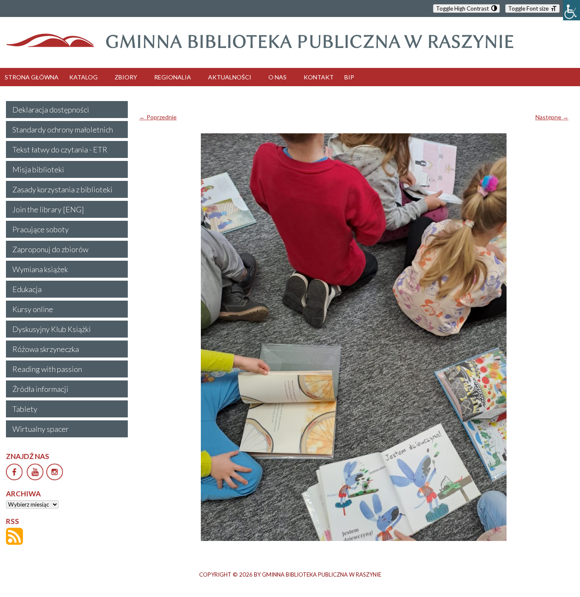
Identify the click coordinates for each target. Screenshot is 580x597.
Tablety (24, 409)
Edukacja (27, 289)
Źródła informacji (40, 389)
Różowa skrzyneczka (45, 349)
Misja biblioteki (38, 169)
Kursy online (32, 309)
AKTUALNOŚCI (229, 77)
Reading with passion (47, 369)
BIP (349, 77)
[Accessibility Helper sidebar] (571, 10)
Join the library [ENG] (48, 209)
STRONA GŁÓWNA (32, 77)
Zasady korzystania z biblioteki (62, 189)
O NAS (277, 77)
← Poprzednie (158, 117)
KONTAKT (319, 77)
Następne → (552, 117)
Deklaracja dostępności (50, 109)
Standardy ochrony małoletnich (62, 129)
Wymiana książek (40, 269)
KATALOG (83, 77)
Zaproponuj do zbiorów (50, 249)
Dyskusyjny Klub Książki (51, 329)
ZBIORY (126, 77)
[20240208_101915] (354, 337)
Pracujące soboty (40, 229)
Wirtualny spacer (40, 429)
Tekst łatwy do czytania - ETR (59, 149)
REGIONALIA (172, 77)
